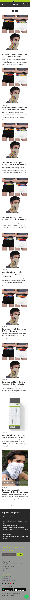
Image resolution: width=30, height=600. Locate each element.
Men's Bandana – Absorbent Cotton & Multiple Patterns (14, 436)
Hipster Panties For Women (11, 528)
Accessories (6, 536)
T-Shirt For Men (13, 521)
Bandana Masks (15, 536)
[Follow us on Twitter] (5, 583)
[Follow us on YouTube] (10, 583)
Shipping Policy (6, 562)
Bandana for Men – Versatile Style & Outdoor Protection (14, 108)
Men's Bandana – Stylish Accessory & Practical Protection (12, 274)
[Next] (18, 505)
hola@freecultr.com (6, 578)
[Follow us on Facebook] (2, 583)
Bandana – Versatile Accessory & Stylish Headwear (15, 491)
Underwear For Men (9, 519)
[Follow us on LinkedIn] (13, 583)
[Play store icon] (7, 589)
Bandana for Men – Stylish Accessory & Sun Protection (13, 383)
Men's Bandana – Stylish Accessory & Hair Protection (14, 163)
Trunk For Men (20, 519)
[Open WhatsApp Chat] (26, 597)
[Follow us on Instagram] (8, 583)
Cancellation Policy (8, 566)
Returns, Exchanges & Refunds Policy (13, 564)
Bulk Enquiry (5, 568)
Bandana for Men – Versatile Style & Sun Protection (14, 55)
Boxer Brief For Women (17, 530)
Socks (23, 536)
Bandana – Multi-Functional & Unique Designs (14, 330)
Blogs (3, 570)
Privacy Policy (6, 560)
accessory (4, 52)
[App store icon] (20, 589)
